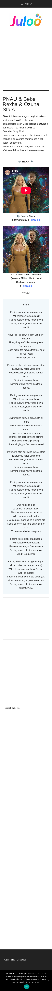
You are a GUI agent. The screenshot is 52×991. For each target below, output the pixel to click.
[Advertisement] (26, 58)
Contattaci (21, 960)
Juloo (26, 19)
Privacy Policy (9, 960)
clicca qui (35, 220)
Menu (28, 3)
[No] (48, 980)
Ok (26, 986)
